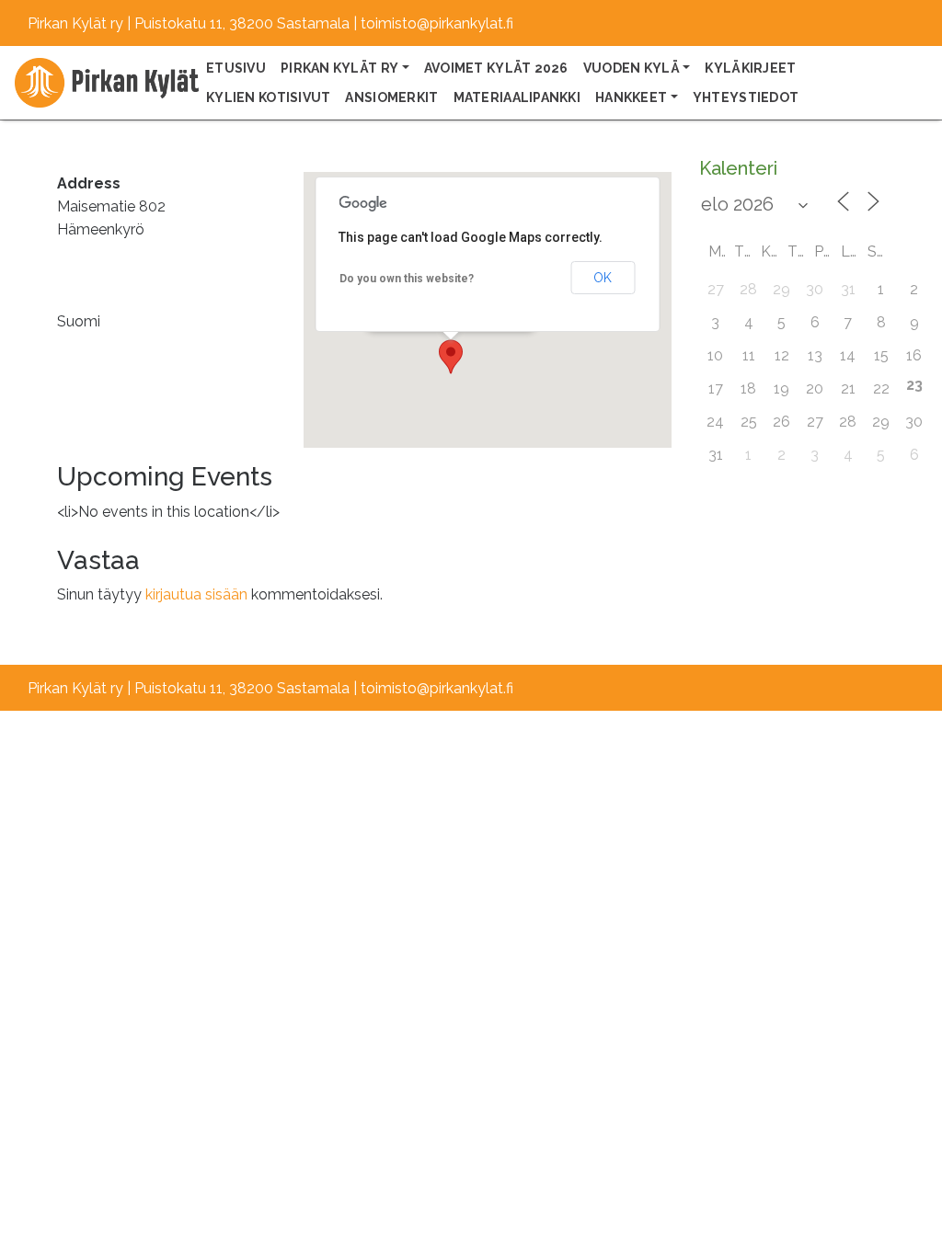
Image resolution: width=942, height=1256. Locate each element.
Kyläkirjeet (750, 68)
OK (602, 277)
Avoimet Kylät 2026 (496, 68)
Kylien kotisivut (268, 97)
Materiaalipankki (517, 97)
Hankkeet (631, 97)
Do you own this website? (406, 278)
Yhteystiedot (745, 97)
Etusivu (236, 68)
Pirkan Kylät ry (339, 68)
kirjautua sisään (196, 594)
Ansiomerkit (391, 97)
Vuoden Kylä (631, 68)
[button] (451, 356)
